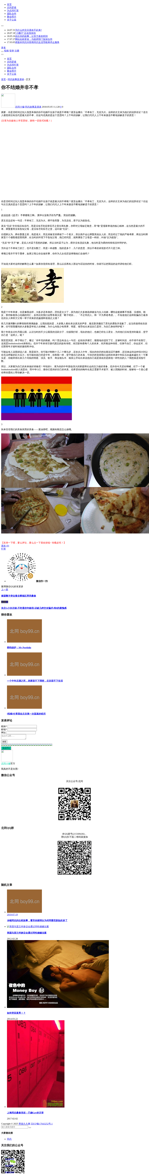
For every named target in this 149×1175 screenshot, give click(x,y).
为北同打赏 (13, 10)
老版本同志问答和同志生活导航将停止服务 (37, 42)
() (5, 546)
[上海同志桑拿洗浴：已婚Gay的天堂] (35, 1106)
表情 (4, 742)
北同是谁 (11, 7)
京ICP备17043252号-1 (42, 1123)
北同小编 (19, 107)
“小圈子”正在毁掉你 (25, 33)
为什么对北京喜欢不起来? (28, 30)
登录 (11, 50)
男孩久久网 (24, 1123)
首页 (9, 4)
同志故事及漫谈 (33, 107)
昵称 (4, 726)
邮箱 (4, 729)
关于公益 (11, 19)
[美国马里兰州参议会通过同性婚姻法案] (28, 926)
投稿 (6, 50)
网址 (3, 732)
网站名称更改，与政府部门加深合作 (33, 39)
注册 (17, 50)
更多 (3, 47)
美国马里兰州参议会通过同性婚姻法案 (27, 933)
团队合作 (11, 13)
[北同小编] (7, 760)
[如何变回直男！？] (58, 1007)
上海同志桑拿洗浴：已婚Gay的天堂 (25, 1112)
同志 (9, 1139)
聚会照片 (11, 16)
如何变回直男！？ (16, 1013)
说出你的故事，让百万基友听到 (31, 36)
